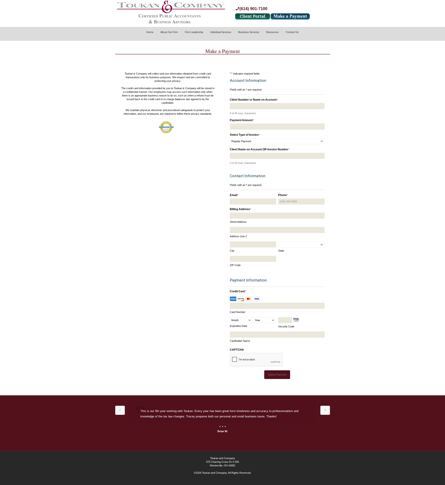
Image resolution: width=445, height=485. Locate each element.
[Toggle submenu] (194, 39)
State (281, 250)
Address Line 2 (238, 236)
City (232, 250)
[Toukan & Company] (171, 25)
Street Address (238, 221)
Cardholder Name (240, 340)
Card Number (237, 312)
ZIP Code (235, 265)
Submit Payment (277, 374)
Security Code (286, 326)
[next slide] (325, 410)
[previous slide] (120, 410)
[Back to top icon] (428, 478)
